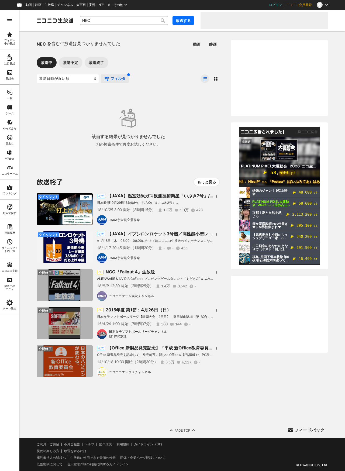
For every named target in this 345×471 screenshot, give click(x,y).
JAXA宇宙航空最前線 (124, 220)
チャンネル (65, 4)
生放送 (49, 4)
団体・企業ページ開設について (142, 457)
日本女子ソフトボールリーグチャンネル (138, 331)
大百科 (81, 4)
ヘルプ (89, 444)
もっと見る (206, 182)
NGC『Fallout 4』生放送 (130, 271)
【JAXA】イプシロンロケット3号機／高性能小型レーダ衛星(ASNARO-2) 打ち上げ (189, 233)
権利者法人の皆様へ (51, 458)
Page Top (182, 430)
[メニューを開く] (9, 19)
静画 (38, 4)
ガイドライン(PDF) (148, 444)
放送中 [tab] (46, 62)
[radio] (205, 78)
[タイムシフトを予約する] (87, 198)
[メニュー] (216, 196)
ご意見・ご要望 (48, 444)
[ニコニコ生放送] (55, 20)
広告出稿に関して (50, 464)
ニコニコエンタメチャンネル (130, 372)
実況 (92, 4)
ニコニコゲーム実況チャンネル (131, 296)
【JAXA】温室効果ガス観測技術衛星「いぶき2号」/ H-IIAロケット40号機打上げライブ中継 (197, 195)
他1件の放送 (118, 336)
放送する (183, 20)
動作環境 (105, 444)
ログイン (275, 4)
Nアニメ (104, 4)
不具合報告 (72, 444)
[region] (9, 240)
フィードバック (309, 430)
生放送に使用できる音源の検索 (93, 457)
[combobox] (124, 20)
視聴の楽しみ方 (48, 451)
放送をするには (75, 451)
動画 (29, 4)
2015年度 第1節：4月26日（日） (138, 309)
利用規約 (122, 444)
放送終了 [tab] (96, 62)
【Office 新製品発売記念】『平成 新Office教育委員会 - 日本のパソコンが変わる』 (188, 347)
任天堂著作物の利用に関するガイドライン (98, 464)
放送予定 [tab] (70, 62)
